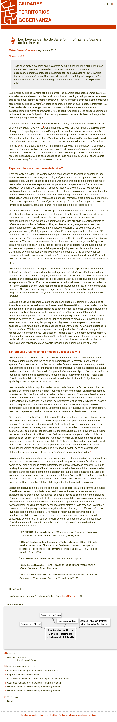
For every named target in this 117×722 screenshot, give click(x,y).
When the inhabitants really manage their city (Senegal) (34, 686)
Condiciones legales (29, 714)
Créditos (53, 714)
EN (103, 4)
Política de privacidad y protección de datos (77, 714)
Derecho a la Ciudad (31, 624)
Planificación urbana (67, 620)
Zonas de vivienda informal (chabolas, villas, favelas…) (93, 622)
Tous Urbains (68, 595)
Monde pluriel (16, 56)
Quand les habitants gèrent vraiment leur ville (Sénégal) (34, 682)
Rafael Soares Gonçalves (23, 50)
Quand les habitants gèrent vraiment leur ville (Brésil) (32, 670)
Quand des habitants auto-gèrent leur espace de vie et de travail (38, 678)
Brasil (10, 701)
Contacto (44, 714)
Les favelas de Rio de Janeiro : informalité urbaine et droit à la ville (60, 634)
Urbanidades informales (27, 660)
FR (114, 4)
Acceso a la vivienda (51, 615)
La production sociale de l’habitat (23, 674)
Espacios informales (16, 657)
